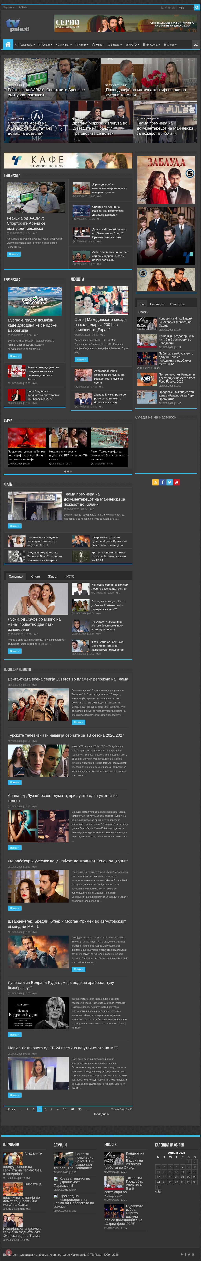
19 (170, 1177)
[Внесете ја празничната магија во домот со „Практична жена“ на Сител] (13, 1189)
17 (158, 1177)
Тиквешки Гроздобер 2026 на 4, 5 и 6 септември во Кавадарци (176, 339)
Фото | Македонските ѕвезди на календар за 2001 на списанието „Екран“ (101, 324)
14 (182, 1172)
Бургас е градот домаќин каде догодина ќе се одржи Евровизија (32, 325)
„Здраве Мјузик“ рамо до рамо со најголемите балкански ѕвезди (110, 398)
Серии (46, 44)
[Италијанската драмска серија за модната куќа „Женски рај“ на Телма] (13, 1220)
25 (164, 1182)
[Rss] (162, 7)
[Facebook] (166, 7)
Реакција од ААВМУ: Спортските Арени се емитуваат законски (26, 223)
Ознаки (143, 312)
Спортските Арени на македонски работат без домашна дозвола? (30, 128)
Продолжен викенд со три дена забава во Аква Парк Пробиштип (176, 395)
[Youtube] (173, 7)
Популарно (157, 304)
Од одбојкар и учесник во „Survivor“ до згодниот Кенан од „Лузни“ (68, 861)
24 (158, 1182)
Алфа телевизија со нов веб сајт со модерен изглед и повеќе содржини (110, 255)
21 (182, 1177)
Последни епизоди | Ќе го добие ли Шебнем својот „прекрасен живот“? (107, 605)
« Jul (158, 1191)
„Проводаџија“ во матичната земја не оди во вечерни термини (109, 188)
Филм (82, 44)
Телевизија (25, 44)
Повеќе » (13, 254)
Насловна (8, 44)
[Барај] (197, 7)
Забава (115, 44)
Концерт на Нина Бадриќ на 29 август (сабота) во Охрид (175, 322)
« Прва (10, 1109)
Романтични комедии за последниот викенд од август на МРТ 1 (42, 541)
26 (170, 1182)
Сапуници (63, 44)
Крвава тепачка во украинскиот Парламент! (72, 1182)
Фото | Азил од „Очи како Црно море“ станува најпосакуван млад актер (107, 645)
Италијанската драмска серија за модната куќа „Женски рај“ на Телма (22, 1232)
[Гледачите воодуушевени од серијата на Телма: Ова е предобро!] (13, 1158)
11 (164, 1172)
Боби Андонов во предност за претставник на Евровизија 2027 (43, 394)
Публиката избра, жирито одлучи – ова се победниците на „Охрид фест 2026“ (176, 359)
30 (79, 1109)
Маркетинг (9, 7)
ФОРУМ (23, 7)
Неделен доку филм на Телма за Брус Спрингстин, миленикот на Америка (45, 556)
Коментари (177, 304)
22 (188, 1177)
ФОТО (133, 44)
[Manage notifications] (8, 1252)
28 (182, 1182)
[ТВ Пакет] (17, 24)
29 (188, 1182)
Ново (141, 304)
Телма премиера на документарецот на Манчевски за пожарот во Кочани (165, 128)
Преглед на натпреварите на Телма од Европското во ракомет (74, 1201)
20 (72, 1109)
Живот (99, 44)
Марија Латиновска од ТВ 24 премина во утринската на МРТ (63, 1048)
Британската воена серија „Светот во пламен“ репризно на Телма (107, 455)
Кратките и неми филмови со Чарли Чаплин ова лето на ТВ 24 (109, 556)
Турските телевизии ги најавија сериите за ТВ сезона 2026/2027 (66, 735)
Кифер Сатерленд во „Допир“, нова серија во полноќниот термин (64, 455)
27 (176, 1182)
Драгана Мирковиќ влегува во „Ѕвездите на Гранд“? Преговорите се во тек (99, 128)
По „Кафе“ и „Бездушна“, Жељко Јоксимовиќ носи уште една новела (107, 625)
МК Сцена (151, 44)
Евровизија (12, 280)
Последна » (101, 1114)
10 (64, 1109)
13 (176, 1172)
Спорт (170, 44)
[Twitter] (169, 7)
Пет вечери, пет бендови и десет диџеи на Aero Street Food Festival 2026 (177, 378)
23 (194, 1177)
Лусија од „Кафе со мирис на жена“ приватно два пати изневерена (34, 624)
